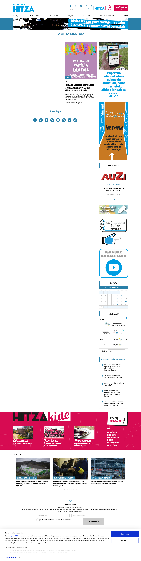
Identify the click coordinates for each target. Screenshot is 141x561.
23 (126, 301)
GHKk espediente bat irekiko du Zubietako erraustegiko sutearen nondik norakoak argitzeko (32, 483)
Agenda (70, 15)
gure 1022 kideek (17, 536)
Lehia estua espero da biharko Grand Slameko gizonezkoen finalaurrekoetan (113, 367)
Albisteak (17, 15)
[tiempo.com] (126, 318)
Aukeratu (124, 540)
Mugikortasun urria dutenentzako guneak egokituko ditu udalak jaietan (112, 393)
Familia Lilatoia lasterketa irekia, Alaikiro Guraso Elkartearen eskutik (79, 87)
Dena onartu (125, 534)
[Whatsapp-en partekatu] (64, 120)
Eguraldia (113, 314)
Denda (110, 440)
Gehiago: (104, 351)
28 (117, 304)
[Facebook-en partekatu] (35, 120)
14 (117, 298)
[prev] (106, 287)
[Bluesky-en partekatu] (52, 120)
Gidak (126, 15)
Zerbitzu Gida (114, 165)
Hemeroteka (113, 443)
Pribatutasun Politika (48, 520)
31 (118, 292)
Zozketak (86, 15)
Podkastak (54, 15)
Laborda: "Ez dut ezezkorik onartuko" (114, 384)
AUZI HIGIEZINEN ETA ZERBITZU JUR (113, 189)
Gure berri (112, 432)
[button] (116, 351)
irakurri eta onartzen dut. (57, 520)
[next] (121, 287)
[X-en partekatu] (41, 120)
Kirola (68, 77)
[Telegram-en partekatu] (58, 120)
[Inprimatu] (75, 120)
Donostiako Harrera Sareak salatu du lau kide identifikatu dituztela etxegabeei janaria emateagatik (70, 483)
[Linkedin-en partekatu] (69, 120)
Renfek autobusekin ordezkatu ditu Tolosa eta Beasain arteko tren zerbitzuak (107, 482)
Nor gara (112, 445)
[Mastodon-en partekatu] (46, 120)
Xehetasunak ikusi (11, 557)
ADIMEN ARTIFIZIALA (107, 15)
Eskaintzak (113, 438)
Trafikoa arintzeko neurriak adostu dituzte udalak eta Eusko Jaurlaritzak (114, 403)
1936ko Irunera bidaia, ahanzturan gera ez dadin (113, 376)
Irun (66, 81)
